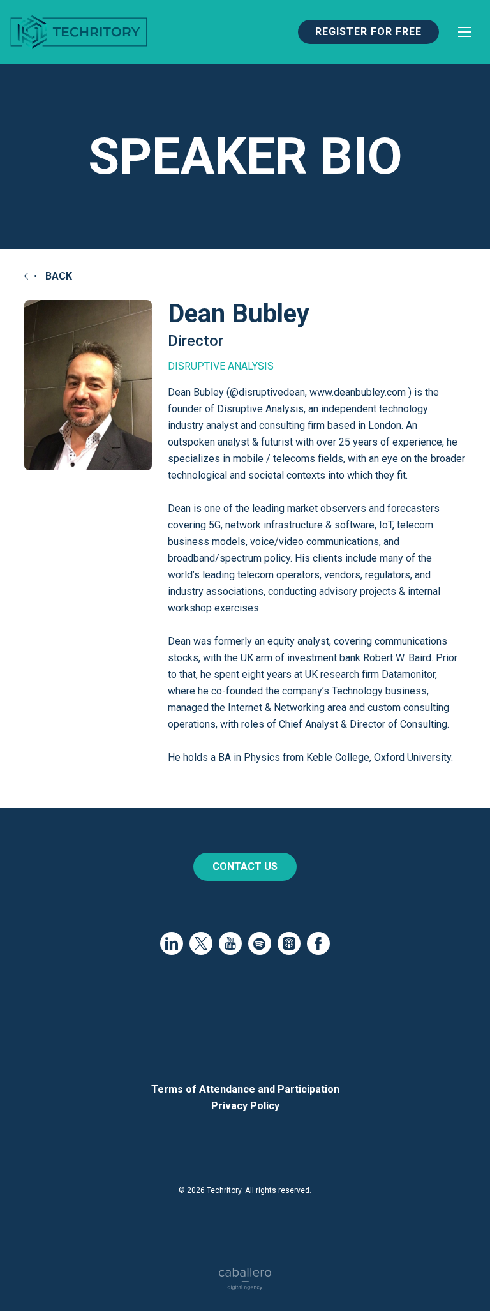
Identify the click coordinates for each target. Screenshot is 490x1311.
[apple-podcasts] (289, 943)
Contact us (245, 866)
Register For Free (368, 32)
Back (57, 276)
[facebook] (318, 943)
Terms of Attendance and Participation (245, 1089)
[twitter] (200, 943)
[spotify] (259, 943)
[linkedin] (171, 943)
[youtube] (230, 943)
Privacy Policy (245, 1106)
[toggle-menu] (464, 32)
